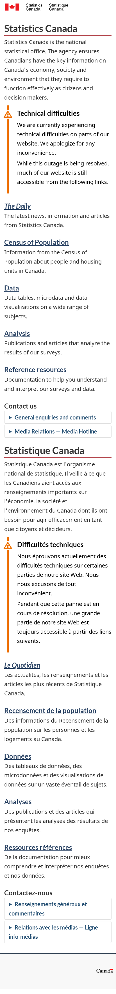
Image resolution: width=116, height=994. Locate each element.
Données (17, 756)
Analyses (17, 801)
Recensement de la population (50, 710)
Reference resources (35, 369)
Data (11, 288)
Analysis (17, 333)
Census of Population (36, 242)
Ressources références (38, 847)
